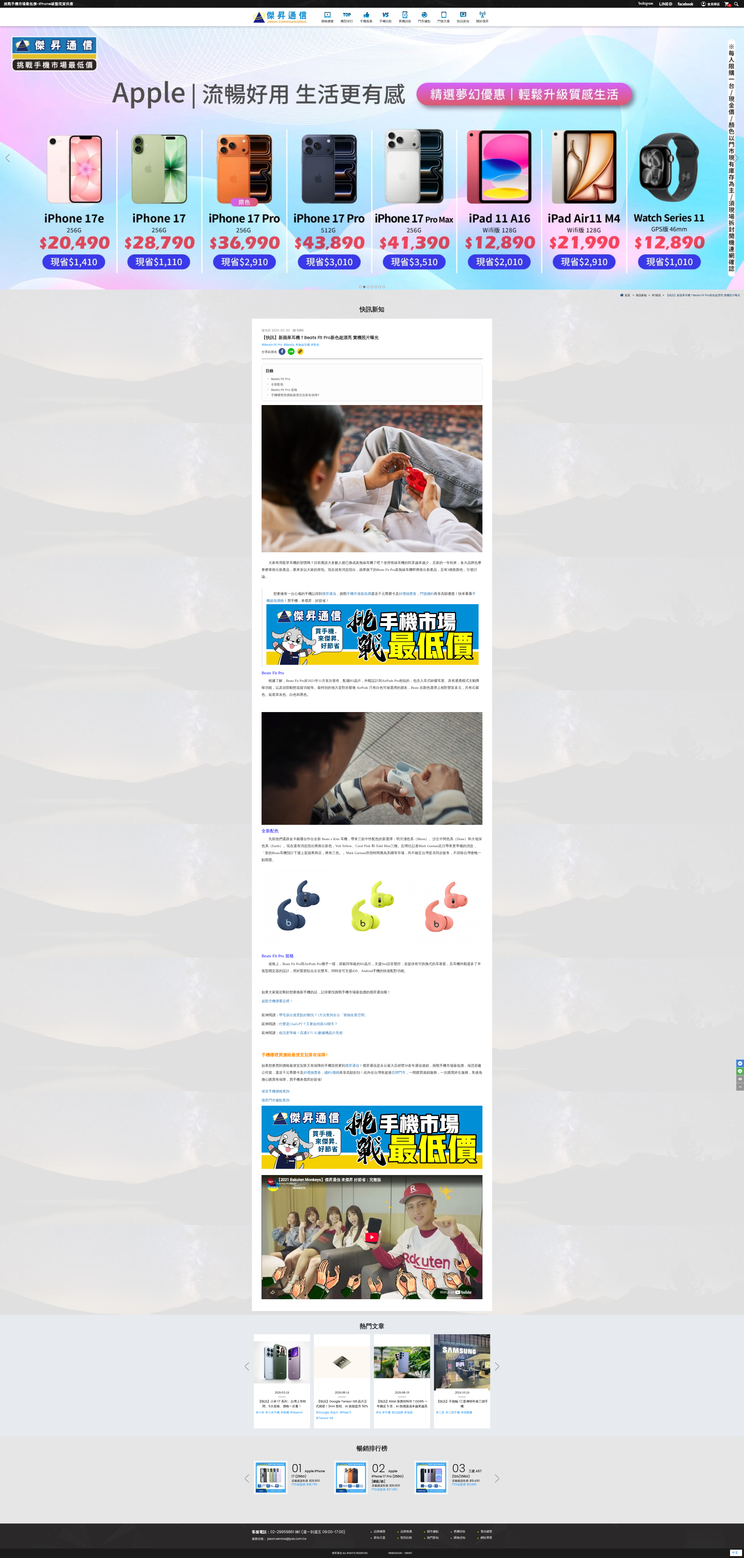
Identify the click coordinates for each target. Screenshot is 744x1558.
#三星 (440, 1412)
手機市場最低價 (359, 594)
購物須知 (459, 1538)
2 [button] (364, 287)
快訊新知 (463, 21)
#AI (378, 1412)
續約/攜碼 (331, 1073)
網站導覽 (486, 1538)
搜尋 (736, 4)
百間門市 (399, 1073)
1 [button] (360, 287)
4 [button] (372, 287)
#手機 (386, 1412)
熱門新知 (433, 1538)
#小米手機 (272, 1412)
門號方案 (443, 21)
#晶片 (334, 1412)
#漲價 (408, 1412)
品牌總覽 (379, 1531)
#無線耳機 (302, 345)
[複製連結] (300, 351)
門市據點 (424, 21)
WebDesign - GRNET (400, 1553)
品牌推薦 (406, 1531)
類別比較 (406, 1538)
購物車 (729, 5)
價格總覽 (327, 21)
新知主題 (379, 1538)
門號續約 (427, 594)
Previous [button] (8, 158)
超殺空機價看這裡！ (277, 1001)
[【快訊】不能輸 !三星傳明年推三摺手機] (462, 1362)
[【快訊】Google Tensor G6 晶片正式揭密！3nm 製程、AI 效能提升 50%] (342, 1362)
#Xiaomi (296, 1412)
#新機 (285, 1412)
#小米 (260, 1412)
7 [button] (383, 287)
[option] (372, 158)
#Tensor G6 (324, 1418)
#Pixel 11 (345, 1412)
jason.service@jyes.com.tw (286, 1539)
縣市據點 (433, 1531)
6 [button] (380, 287)
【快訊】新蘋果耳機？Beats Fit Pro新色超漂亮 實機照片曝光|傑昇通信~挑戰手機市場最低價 (286, 21)
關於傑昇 (482, 21)
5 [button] (376, 287)
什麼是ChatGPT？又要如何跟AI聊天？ (308, 1024)
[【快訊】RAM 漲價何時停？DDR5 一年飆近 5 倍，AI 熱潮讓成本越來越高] (402, 1362)
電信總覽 (486, 1531)
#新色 (315, 345)
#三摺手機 (452, 1412)
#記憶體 (397, 1412)
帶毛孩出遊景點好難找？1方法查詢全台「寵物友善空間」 (323, 1015)
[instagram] (645, 4)
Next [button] (736, 158)
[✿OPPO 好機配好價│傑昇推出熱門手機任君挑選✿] (372, 158)
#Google (322, 1412)
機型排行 (347, 21)
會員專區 (713, 4)
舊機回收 (405, 21)
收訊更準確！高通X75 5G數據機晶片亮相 (311, 1033)
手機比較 (385, 21)
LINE (740, 1071)
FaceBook (740, 1063)
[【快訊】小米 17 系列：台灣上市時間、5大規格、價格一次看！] (282, 1362)
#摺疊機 (466, 1412)
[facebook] (685, 4)
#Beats (288, 345)
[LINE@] (665, 4)
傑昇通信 (329, 594)
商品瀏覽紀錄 (740, 1079)
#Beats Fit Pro (272, 345)
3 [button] (368, 287)
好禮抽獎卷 (407, 594)
